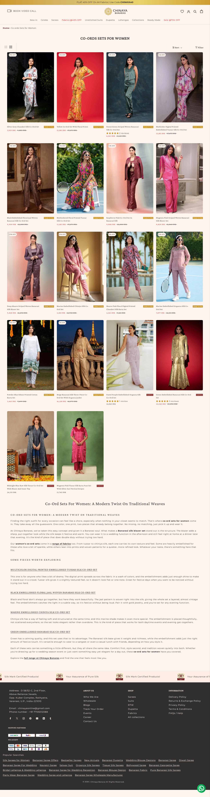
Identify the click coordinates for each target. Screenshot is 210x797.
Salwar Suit (66, 765)
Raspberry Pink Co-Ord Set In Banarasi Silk (119, 219)
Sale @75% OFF (172, 20)
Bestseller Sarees (71, 760)
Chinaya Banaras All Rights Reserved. (107, 782)
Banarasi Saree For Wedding (20, 765)
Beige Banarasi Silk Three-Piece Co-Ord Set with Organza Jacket (72, 396)
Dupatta (110, 20)
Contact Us (90, 721)
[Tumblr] (50, 718)
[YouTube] (37, 718)
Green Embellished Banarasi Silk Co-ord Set (173, 396)
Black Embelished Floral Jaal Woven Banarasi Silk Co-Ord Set (22, 219)
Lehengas (123, 20)
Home (6, 28)
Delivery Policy (177, 697)
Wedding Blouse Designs (141, 760)
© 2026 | (87, 782)
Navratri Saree (48, 765)
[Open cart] (201, 11)
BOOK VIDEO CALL (24, 11)
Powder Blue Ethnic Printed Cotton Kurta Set (22, 396)
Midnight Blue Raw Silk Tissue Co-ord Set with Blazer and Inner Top (25, 487)
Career (87, 717)
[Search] (195, 11)
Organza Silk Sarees (88, 765)
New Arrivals (91, 760)
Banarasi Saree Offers (45, 760)
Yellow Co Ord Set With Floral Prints (72, 127)
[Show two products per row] (6, 47)
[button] (57, 770)
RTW (131, 705)
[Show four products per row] (10, 47)
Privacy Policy (177, 705)
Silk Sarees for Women (16, 760)
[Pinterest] (30, 718)
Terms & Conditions (180, 709)
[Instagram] (24, 718)
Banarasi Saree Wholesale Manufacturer (99, 775)
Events (87, 713)
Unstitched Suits (94, 20)
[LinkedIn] (44, 718)
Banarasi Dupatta (112, 760)
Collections (138, 20)
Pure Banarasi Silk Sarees (165, 770)
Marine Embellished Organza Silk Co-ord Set (172, 307)
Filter (201, 47)
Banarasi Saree (167, 760)
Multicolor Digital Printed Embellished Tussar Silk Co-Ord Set (171, 128)
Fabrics (132, 713)
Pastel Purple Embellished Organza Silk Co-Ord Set (123, 396)
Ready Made (153, 20)
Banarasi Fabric (138, 770)
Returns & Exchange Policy (185, 700)
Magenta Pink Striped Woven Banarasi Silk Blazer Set (172, 219)
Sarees (54, 20)
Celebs (44, 20)
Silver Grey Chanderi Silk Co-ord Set (23, 127)
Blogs (86, 705)
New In (33, 20)
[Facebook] (10, 718)
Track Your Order (93, 709)
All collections (136, 717)
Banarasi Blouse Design (112, 770)
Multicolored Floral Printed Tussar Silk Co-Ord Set (72, 219)
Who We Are (90, 697)
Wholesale (89, 700)
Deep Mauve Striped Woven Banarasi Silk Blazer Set (23, 307)
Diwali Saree (186, 760)
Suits (131, 700)
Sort (177, 47)
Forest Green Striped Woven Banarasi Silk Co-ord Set (122, 128)
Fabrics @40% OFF (72, 20)
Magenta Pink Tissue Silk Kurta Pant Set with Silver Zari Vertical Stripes (74, 487)
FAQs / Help (176, 713)
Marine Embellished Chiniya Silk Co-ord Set (73, 307)
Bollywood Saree (136, 765)
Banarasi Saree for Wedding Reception (72, 770)
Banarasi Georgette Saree (164, 765)
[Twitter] (17, 718)
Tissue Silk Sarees (113, 765)
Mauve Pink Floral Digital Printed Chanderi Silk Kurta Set (120, 307)
